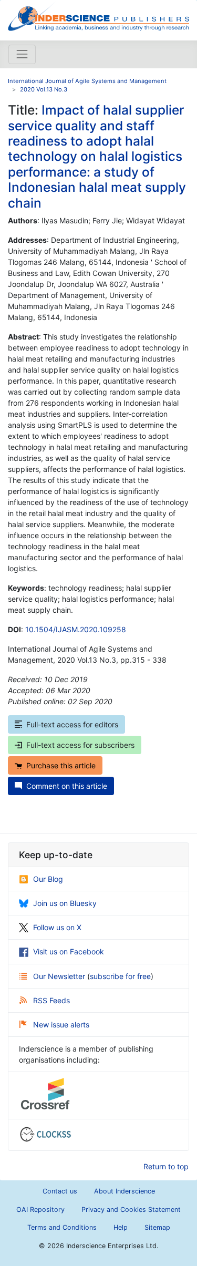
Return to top (166, 1166)
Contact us (60, 1191)
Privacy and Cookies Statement (131, 1209)
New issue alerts (61, 1024)
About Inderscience (124, 1191)
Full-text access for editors (72, 724)
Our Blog (48, 878)
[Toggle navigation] (22, 54)
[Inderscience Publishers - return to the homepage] (98, 16)
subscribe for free (120, 976)
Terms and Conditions (62, 1227)
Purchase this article (61, 765)
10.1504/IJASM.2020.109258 (75, 629)
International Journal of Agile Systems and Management (87, 81)
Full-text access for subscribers (80, 744)
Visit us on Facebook (68, 951)
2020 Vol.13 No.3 (43, 89)
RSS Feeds (51, 1000)
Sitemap (157, 1227)
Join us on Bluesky (65, 903)
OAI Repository (40, 1209)
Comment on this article (66, 785)
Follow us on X (57, 927)
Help (120, 1227)
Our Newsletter (60, 976)
